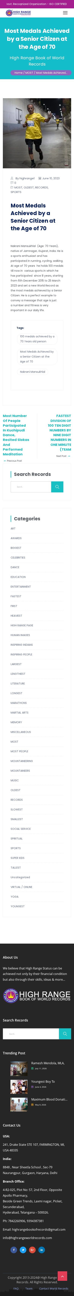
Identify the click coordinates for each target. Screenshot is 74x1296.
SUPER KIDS (17, 858)
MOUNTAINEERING (22, 761)
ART (13, 528)
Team (28, 1288)
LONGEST (16, 693)
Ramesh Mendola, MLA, (48, 1063)
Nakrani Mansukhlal (32, 372)
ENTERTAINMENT (21, 587)
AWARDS (16, 538)
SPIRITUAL (17, 838)
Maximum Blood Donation (49, 1099)
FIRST (14, 606)
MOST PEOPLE (19, 751)
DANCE (15, 567)
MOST (18, 187)
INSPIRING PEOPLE (21, 654)
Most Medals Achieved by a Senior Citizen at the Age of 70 (37, 356)
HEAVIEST (16, 616)
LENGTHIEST (18, 674)
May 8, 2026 (40, 1104)
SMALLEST (17, 819)
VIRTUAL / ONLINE (21, 887)
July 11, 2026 (41, 1068)
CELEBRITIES (18, 557)
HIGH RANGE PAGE (22, 625)
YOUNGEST (18, 906)
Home (19, 73)
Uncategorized (20, 877)
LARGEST (16, 664)
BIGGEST (16, 548)
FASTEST (16, 596)
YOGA (14, 897)
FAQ (16, 1288)
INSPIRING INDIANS (22, 645)
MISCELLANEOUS (21, 732)
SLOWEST (17, 809)
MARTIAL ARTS (19, 712)
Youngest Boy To (43, 1081)
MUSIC (15, 780)
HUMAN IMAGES (20, 635)
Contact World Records (53, 1288)
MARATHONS (19, 703)
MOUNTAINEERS (20, 771)
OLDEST (29, 187)
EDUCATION (18, 577)
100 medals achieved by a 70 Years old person (37, 339)
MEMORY (16, 722)
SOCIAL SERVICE (21, 829)
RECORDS (41, 187)
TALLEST (16, 868)
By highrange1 (25, 178)
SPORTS (16, 192)
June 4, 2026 (40, 1087)
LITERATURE (18, 683)
